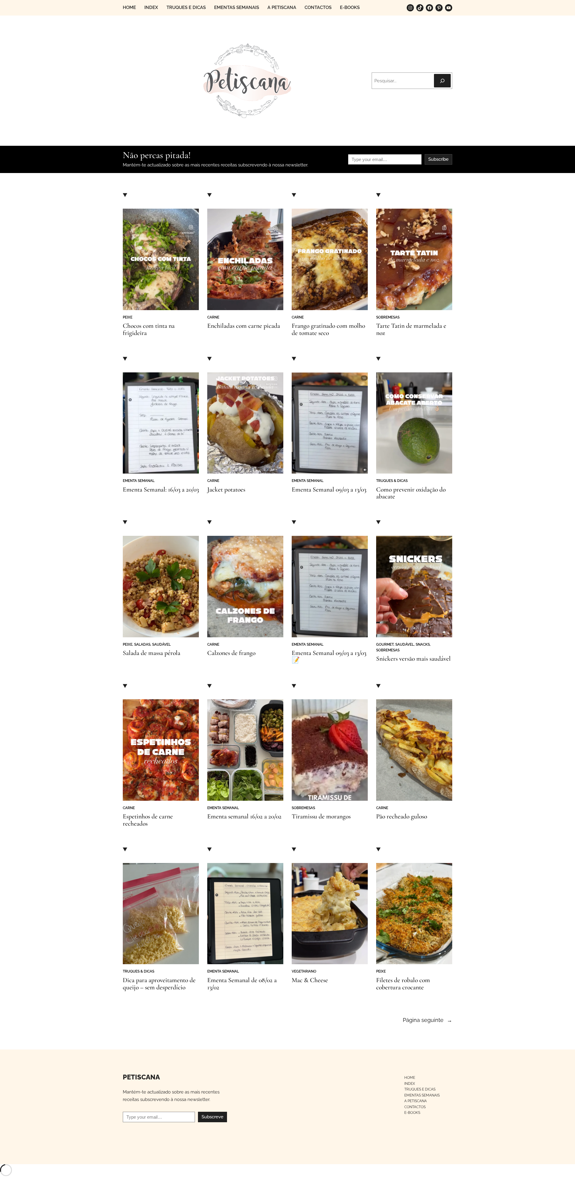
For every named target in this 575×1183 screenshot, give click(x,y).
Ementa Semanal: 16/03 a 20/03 (161, 489)
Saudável (161, 644)
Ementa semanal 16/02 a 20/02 (244, 816)
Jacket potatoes (226, 489)
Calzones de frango (231, 653)
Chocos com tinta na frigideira (149, 329)
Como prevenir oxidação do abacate (411, 493)
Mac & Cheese (310, 980)
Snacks (423, 644)
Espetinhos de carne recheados (148, 820)
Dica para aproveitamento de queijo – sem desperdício (159, 984)
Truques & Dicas (392, 480)
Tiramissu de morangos (321, 816)
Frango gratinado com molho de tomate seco (328, 329)
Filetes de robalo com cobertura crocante (403, 984)
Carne (213, 317)
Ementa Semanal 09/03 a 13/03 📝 (329, 657)
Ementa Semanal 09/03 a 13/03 (329, 489)
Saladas (142, 644)
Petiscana (141, 1077)
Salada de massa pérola (151, 653)
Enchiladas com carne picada (243, 326)
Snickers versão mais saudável (413, 658)
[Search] (442, 80)
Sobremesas (388, 317)
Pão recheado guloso (401, 816)
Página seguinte (427, 1020)
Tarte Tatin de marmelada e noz (411, 329)
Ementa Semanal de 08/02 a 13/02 (242, 984)
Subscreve (212, 1117)
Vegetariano (304, 971)
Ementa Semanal (139, 480)
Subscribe (438, 159)
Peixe (127, 317)
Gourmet (385, 644)
